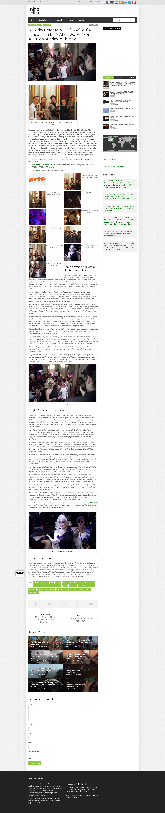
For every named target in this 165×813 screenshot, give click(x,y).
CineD (68, 792)
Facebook (131, 77)
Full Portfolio (46, 24)
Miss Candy (73, 586)
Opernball (40, 589)
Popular (108, 77)
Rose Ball (59, 589)
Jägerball (65, 586)
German (35, 586)
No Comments (94, 24)
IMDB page (36, 170)
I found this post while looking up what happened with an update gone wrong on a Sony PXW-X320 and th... (119, 208)
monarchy (81, 586)
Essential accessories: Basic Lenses (121, 108)
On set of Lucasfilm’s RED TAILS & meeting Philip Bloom (121, 92)
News (32, 20)
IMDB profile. (82, 784)
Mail (30, 734)
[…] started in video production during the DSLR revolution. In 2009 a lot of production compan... (119, 247)
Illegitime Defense (55, 586)
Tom (105, 206)
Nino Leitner (90, 586)
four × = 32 (35, 758)
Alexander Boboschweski (58, 139)
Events (69, 20)
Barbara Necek (66, 582)
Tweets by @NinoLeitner (110, 159)
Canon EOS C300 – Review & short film (122, 125)
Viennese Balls (33, 592)
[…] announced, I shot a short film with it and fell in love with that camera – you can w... (118, 185)
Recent (119, 77)
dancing (75, 582)
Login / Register (82, 1)
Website (31, 743)
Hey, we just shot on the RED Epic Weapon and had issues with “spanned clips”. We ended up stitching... (119, 234)
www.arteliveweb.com (59, 507)
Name (30, 725)
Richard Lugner (50, 589)
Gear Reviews (41, 20)
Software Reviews (58, 20)
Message (31, 704)
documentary (84, 582)
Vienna (81, 589)
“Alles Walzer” (36, 165)
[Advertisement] (120, 56)
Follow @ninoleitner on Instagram (113, 167)
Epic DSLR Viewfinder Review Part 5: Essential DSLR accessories (122, 101)
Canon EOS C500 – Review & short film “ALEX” (122, 117)
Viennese (87, 589)
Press (90, 1)
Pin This (77, 604)
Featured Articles (37, 24)
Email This (91, 604)
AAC (39, 784)
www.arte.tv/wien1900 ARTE (87, 503)
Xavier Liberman (40, 139)
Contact (97, 1)
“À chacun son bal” (49, 165)
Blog (30, 24)
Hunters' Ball (44, 586)
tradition (74, 589)
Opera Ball (32, 589)
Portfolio (80, 20)
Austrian (57, 582)
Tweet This (49, 604)
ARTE (52, 582)
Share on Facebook (35, 604)
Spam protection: (35, 752)
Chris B (106, 231)
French (92, 582)
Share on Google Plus (63, 604)
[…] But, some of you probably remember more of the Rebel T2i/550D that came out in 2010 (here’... (119, 222)
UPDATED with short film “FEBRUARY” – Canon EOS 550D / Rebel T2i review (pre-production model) (123, 83)
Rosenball (67, 589)
